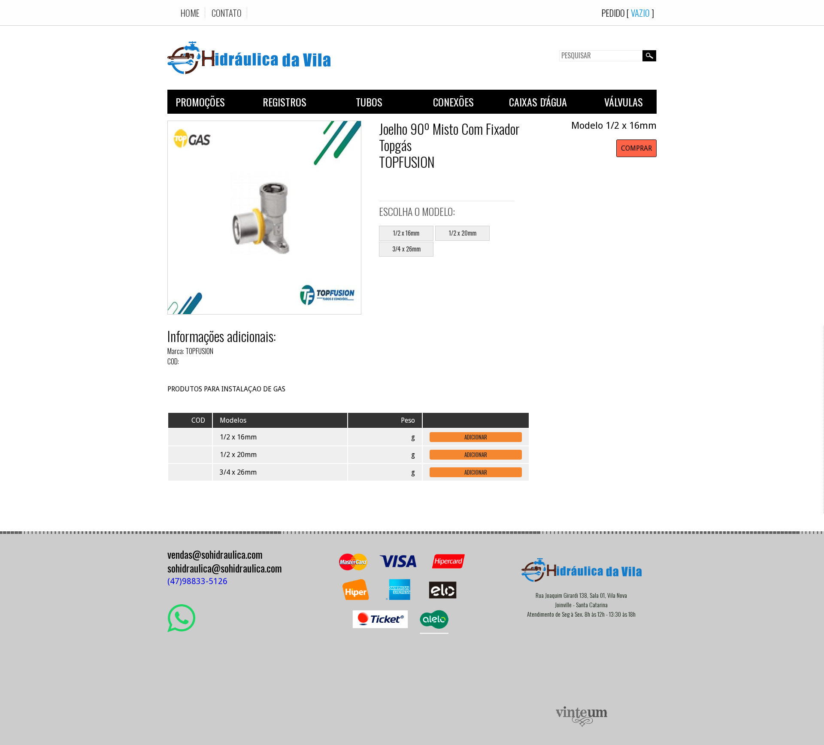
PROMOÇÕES (200, 101)
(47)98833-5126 (197, 581)
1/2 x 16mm (406, 232)
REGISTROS (284, 101)
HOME (190, 12)
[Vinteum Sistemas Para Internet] (581, 725)
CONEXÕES (453, 101)
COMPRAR (636, 148)
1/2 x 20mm (462, 232)
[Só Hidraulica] (248, 80)
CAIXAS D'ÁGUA (538, 101)
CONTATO (227, 12)
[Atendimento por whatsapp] (181, 629)
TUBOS (369, 101)
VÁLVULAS (623, 101)
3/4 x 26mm (406, 248)
